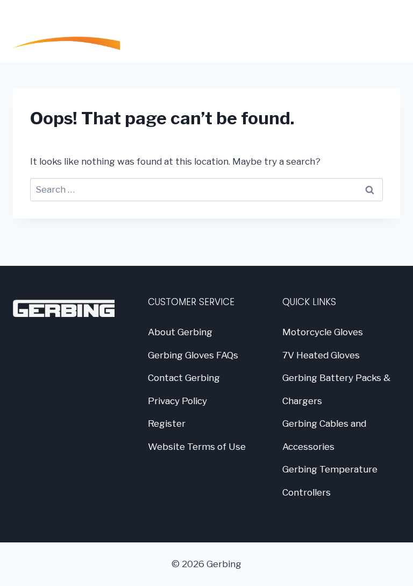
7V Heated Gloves (321, 355)
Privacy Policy (177, 401)
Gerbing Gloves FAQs (193, 355)
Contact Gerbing (184, 377)
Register (167, 423)
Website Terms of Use (197, 446)
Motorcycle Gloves (322, 332)
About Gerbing (180, 332)
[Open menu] (386, 31)
